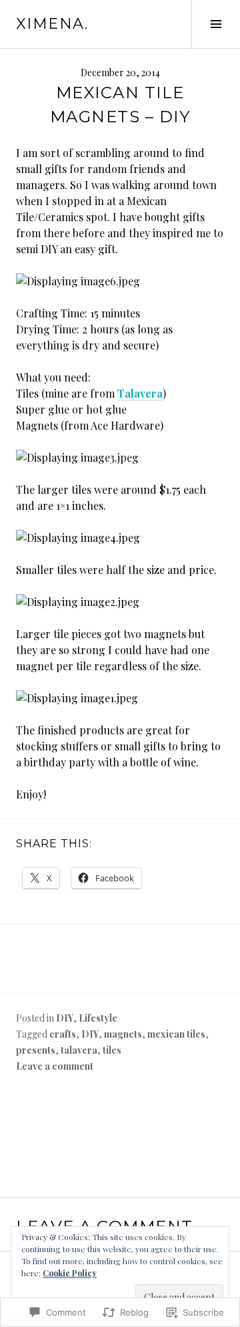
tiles (112, 1050)
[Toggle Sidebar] (215, 24)
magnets (123, 1034)
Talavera (140, 393)
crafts (62, 1034)
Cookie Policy (70, 1273)
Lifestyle (98, 1018)
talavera (79, 1050)
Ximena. (52, 24)
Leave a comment (54, 1066)
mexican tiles (176, 1034)
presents (35, 1050)
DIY (64, 1018)
